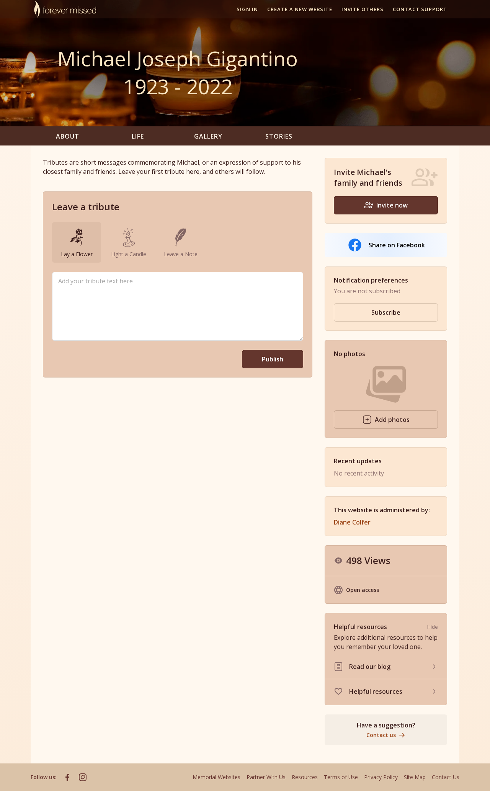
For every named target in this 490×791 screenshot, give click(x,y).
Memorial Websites (216, 777)
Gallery (208, 136)
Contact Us (445, 777)
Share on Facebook (397, 245)
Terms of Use (341, 777)
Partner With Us (266, 777)
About (67, 136)
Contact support (420, 9)
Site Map (415, 777)
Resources (305, 777)
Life (138, 136)
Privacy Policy (381, 777)
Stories (278, 136)
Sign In (247, 9)
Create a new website (299, 9)
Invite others (362, 9)
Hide (432, 627)
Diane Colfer (352, 522)
